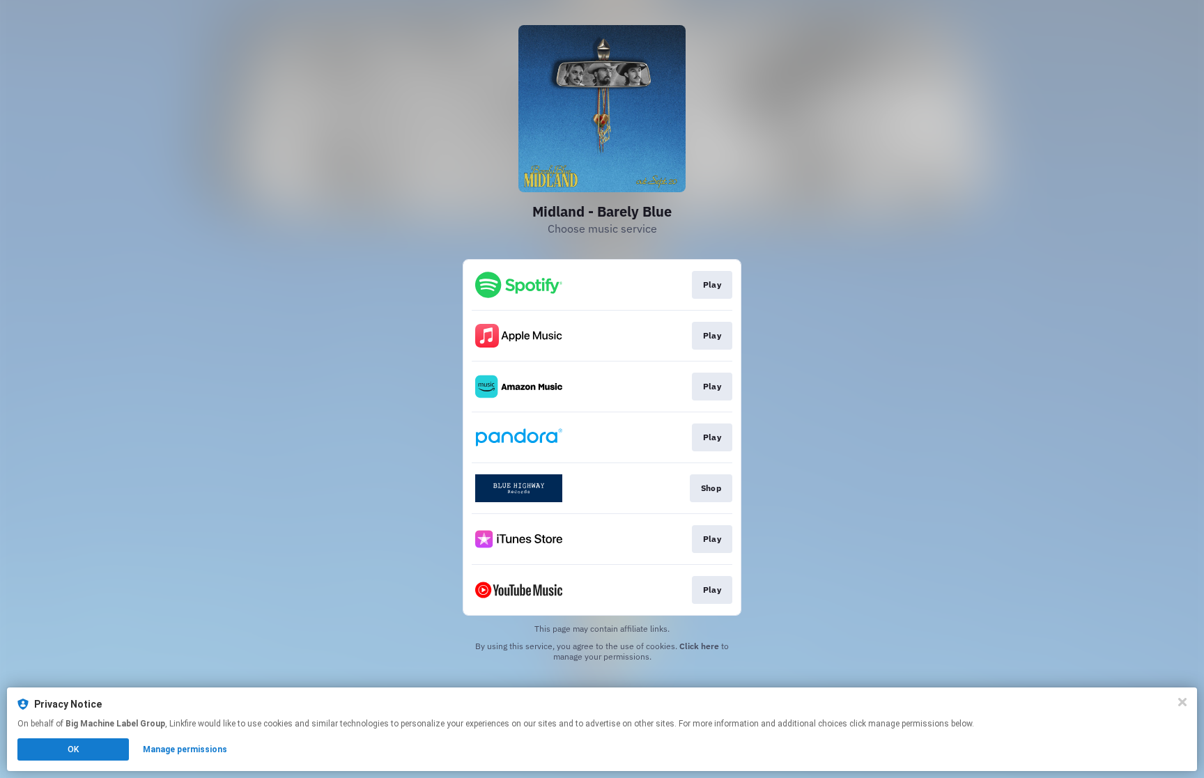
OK (73, 749)
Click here (699, 646)
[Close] (1182, 702)
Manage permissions (185, 749)
